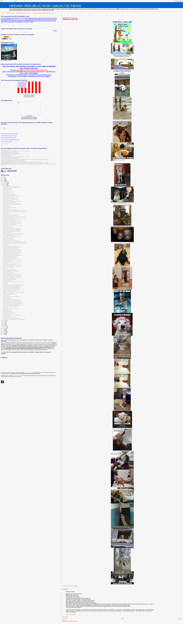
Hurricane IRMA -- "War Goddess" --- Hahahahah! (11, 277)
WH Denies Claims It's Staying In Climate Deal (11, 248)
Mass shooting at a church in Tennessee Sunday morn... (12, 220)
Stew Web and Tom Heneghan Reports (9, 258)
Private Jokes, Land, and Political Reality (10, 294)
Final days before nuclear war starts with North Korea (12, 259)
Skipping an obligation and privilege (9, 291)
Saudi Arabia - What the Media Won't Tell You (10, 257)
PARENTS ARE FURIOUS (7, 189)
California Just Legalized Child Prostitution (10, 270)
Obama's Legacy (6, 226)
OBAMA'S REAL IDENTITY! (8, 280)
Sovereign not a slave (6, 213)
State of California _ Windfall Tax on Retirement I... (11, 231)
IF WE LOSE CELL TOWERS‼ (8, 293)
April (4, 324)
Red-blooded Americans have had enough (10, 198)
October (4, 184)
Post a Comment (65, 616)
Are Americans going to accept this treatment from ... (12, 271)
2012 (3, 333)
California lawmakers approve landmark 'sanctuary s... (12, 249)
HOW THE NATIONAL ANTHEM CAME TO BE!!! (11, 186)
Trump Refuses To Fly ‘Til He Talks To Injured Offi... (12, 187)
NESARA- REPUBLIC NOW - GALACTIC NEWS (45, 5)
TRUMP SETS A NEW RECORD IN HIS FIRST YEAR (12, 255)
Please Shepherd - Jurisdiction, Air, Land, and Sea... (12, 236)
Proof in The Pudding (6, 298)
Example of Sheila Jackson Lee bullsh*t (9, 207)
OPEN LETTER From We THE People (8, 154)
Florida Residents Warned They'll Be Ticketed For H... (12, 229)
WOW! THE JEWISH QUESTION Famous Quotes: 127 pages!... (14, 281)
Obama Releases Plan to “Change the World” (11, 254)
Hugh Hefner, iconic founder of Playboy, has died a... (12, 201)
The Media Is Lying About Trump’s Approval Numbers (12, 315)
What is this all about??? (7, 316)
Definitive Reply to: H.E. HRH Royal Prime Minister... (12, 299)
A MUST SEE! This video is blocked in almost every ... (12, 261)
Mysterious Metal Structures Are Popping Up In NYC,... (12, 203)
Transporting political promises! (8, 227)
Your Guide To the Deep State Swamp (9, 256)
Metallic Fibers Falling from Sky (8, 238)
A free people (5, 212)
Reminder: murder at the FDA (8, 232)
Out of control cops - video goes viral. (9, 269)
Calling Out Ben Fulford (7, 244)
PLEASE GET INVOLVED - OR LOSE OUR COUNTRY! (12, 253)
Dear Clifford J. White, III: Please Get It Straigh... (11, 301)
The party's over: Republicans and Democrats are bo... (12, 250)
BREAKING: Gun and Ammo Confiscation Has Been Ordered (13, 292)
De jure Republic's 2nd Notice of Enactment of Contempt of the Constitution (15, 156)
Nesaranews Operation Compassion (23, 12)
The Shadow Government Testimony (9, 278)
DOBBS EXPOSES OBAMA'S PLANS (9, 279)
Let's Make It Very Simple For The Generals (10, 214)
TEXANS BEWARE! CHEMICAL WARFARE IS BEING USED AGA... (14, 243)
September (5, 185)
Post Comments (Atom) (73, 621)
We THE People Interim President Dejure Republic (11, 153)
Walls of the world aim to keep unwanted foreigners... (12, 247)
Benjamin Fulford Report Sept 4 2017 (9, 317)
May (4, 323)
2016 (3, 328)
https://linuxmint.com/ (5, 143)
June (4, 322)
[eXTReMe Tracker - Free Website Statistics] (2, 382)
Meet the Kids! (5, 282)
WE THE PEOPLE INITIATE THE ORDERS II (9, 158)
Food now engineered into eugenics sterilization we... (12, 230)
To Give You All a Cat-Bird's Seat (8, 272)
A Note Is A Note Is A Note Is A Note (9, 202)
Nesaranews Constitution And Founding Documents (43, 12)
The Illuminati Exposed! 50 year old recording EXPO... (12, 274)
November (5, 183)
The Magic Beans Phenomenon (8, 273)
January (4, 327)
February (5, 326)
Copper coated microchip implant (8, 235)
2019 (3, 179)
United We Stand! (6, 208)
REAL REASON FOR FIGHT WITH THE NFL (11, 199)
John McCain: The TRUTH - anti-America (10, 209)
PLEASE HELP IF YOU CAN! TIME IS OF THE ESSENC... (13, 233)
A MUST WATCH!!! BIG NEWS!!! (8, 267)
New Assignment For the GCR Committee (10, 306)
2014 (3, 331)
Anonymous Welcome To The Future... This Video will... (12, 302)
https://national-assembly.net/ (19, 19)
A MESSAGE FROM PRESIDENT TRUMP (10, 246)
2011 (3, 334)
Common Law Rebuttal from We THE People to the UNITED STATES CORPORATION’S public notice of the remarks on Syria (25, 159)
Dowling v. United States (17, 375)
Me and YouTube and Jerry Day (8, 191)
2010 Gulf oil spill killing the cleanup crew (10, 221)
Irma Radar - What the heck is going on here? (11, 290)
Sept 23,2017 (5, 268)
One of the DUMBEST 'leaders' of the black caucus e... (12, 234)
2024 (3, 176)
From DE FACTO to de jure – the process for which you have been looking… (15, 151)
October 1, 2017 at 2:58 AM (70, 614)
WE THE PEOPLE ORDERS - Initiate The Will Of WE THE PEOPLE (14, 161)
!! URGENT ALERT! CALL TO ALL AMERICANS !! (11, 318)
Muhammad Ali (5, 245)
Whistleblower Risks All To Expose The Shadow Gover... (12, 285)
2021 (3, 177)
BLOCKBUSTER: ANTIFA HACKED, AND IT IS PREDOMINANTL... (14, 319)
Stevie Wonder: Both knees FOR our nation (10, 215)
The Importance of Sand (7, 297)
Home (3, 12)
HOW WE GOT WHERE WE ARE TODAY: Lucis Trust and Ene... (14, 211)
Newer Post (65, 618)
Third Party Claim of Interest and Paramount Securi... (12, 305)
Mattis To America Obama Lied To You (9, 313)
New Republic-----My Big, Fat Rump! (9, 224)
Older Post (180, 618)
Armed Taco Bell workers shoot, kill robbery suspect (12, 300)
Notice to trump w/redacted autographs (8, 150)
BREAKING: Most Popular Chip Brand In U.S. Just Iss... (12, 251)
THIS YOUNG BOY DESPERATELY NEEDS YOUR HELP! (13, 284)
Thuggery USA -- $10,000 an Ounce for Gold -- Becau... (12, 276)
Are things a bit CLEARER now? (8, 237)
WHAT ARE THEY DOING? (7, 314)
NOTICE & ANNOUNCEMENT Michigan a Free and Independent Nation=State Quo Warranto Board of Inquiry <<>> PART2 (24, 163)
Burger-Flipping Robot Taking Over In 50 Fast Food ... (12, 275)
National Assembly (10, 12)
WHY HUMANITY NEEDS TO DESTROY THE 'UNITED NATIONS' (14, 210)
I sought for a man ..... (6, 205)
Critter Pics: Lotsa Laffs (70, 19)
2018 (3, 180)
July (4, 321)
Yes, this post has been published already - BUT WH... (12, 222)
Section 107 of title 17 (28, 372)
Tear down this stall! (6, 190)
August (4, 320)
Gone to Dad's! (5, 262)
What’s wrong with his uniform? (8, 200)
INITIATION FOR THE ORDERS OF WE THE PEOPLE (11, 157)
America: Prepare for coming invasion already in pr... (12, 296)
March (4, 325)
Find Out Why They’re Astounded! (9, 197)
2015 (3, 330)
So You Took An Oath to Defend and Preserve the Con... (12, 225)
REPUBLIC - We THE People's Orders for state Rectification (12, 160)
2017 (3, 181)
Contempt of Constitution (6, 155)
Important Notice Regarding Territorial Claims (10, 308)
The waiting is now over (7, 295)
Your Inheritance (6, 283)
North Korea (5, 307)
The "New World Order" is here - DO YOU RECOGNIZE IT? (13, 303)
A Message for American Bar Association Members (11, 223)
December (5, 182)
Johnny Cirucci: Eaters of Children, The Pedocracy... (12, 228)
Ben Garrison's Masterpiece (8, 260)
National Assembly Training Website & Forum (9, 152)
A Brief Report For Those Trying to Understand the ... (12, 204)
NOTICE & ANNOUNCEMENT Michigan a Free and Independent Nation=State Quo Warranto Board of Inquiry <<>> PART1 (24, 162)
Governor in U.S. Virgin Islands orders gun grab (11, 304)
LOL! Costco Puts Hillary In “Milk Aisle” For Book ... (12, 252)
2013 (3, 332)
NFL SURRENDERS (6, 192)
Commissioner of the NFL (7, 206)
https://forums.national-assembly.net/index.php (32, 70)
